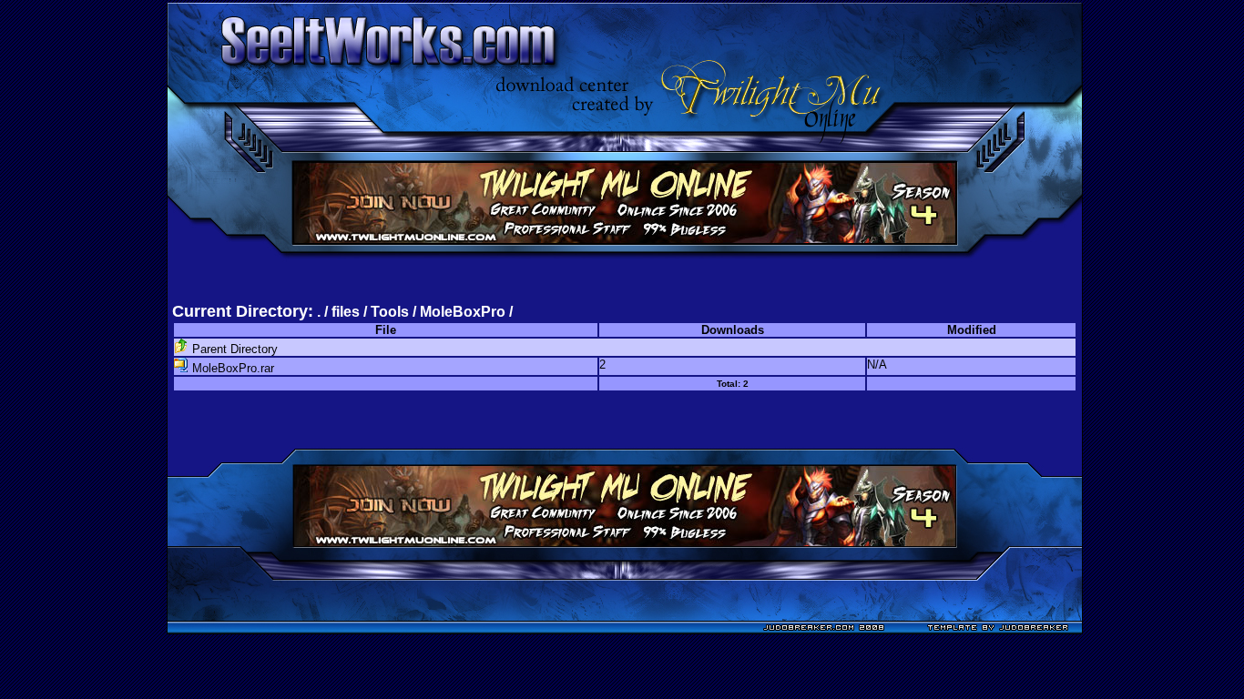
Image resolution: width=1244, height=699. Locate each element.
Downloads (732, 330)
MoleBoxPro (462, 311)
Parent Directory (233, 349)
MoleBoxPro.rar (231, 368)
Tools (390, 311)
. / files (340, 311)
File (385, 330)
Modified (971, 330)
